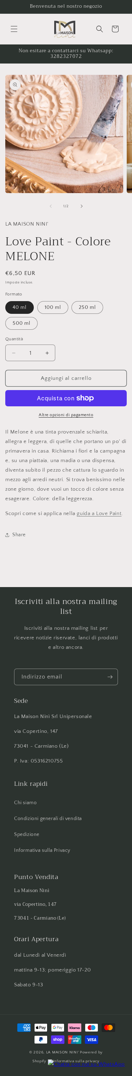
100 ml (53, 307)
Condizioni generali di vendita (48, 818)
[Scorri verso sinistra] (50, 206)
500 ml (21, 323)
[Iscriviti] (110, 677)
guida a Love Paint (99, 513)
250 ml (87, 307)
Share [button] (19, 535)
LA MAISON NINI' (62, 1052)
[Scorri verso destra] (81, 206)
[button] (14, 29)
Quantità (14, 338)
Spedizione (26, 834)
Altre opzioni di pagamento (66, 415)
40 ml (19, 307)
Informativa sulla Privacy (42, 850)
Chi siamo (25, 803)
